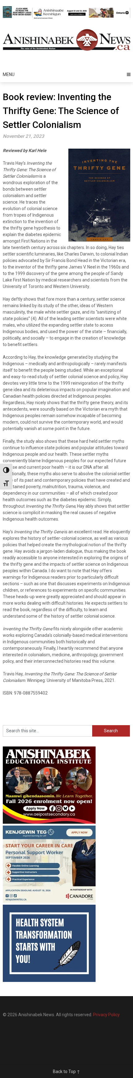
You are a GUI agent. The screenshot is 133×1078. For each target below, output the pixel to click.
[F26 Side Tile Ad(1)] (49, 822)
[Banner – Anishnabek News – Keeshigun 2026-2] (81, 17)
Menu (9, 74)
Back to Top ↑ (66, 1071)
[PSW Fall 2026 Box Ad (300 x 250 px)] (49, 901)
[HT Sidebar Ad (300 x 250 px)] (49, 980)
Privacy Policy (106, 1014)
